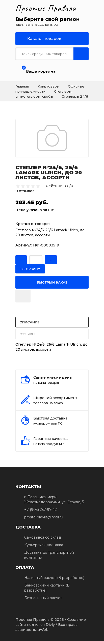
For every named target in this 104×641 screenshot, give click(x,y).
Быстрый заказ (52, 282)
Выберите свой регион (47, 19)
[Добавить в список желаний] (23, 296)
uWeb (43, 629)
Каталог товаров (43, 38)
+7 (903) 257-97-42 (40, 509)
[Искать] (81, 53)
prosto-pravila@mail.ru (43, 517)
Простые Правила (45, 8)
